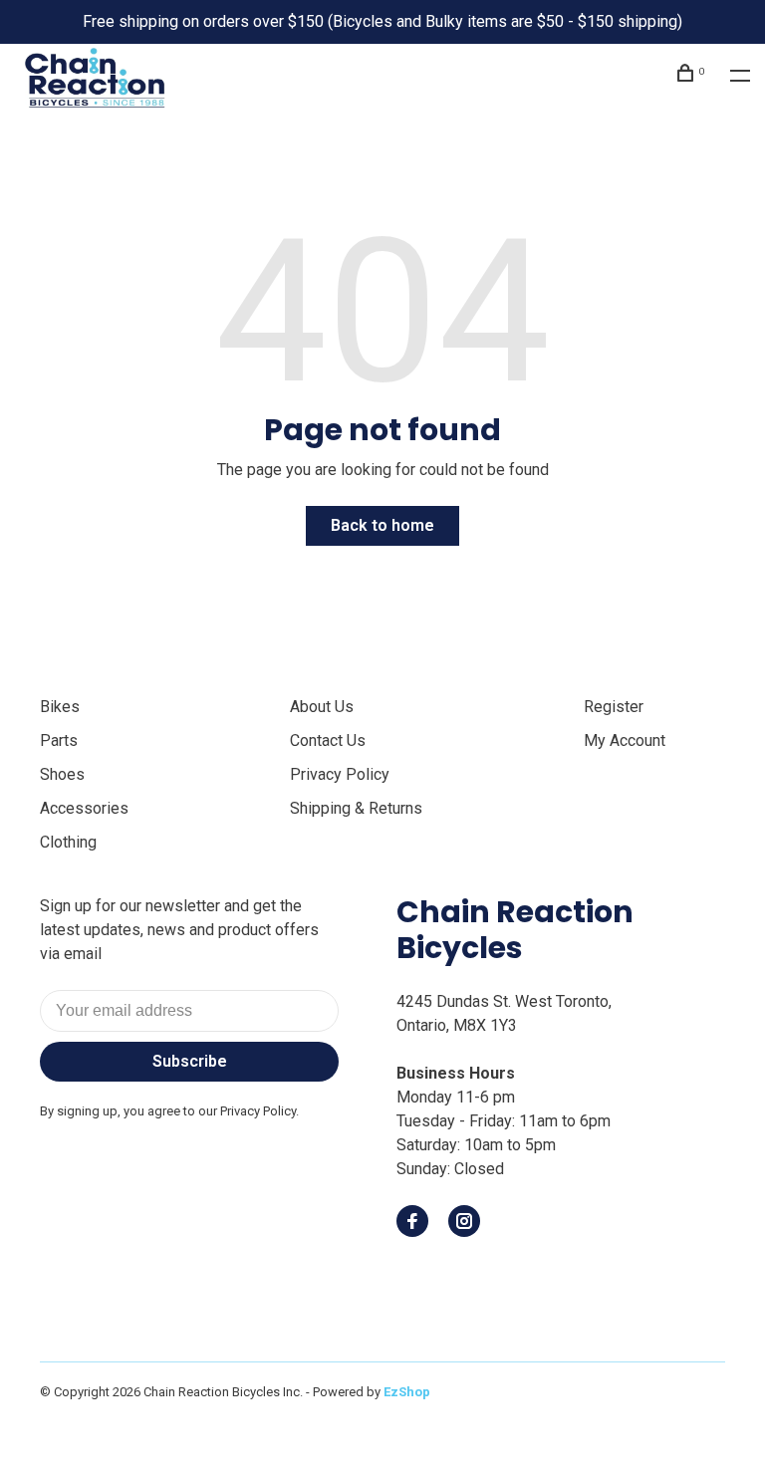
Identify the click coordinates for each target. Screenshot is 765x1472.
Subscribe (189, 1061)
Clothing (68, 842)
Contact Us (328, 740)
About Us (322, 706)
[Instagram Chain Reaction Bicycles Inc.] (464, 1222)
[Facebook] (412, 1222)
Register (613, 706)
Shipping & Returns (356, 808)
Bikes (60, 706)
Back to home (382, 525)
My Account (624, 740)
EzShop (406, 1391)
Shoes (62, 774)
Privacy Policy (339, 774)
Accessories (84, 808)
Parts (59, 740)
